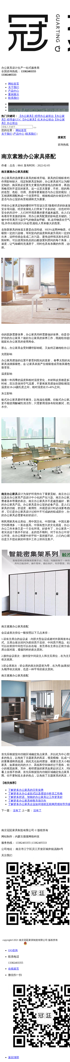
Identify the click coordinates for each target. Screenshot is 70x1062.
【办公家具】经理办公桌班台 (36, 116)
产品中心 (18, 133)
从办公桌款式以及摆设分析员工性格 (35, 793)
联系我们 (30, 133)
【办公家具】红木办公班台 (37, 119)
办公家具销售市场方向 (27, 800)
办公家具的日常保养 (25, 790)
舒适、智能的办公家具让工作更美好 (35, 797)
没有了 (17, 810)
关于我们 (6, 133)
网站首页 (21, 130)
